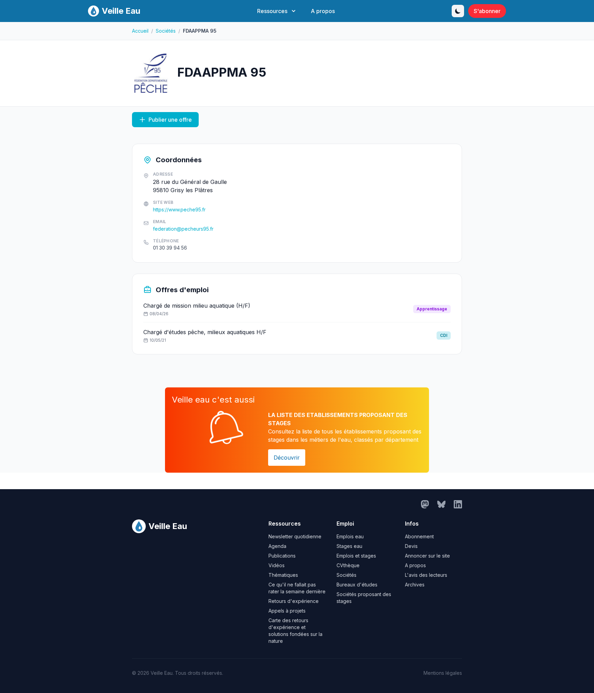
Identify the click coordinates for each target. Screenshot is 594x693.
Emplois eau (350, 536)
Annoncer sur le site (427, 556)
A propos (323, 11)
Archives (415, 584)
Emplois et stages (356, 556)
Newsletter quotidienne (294, 536)
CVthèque (348, 565)
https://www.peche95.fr (179, 209)
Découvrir (287, 457)
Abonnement (419, 536)
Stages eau (349, 546)
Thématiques (283, 575)
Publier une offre (170, 119)
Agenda (277, 546)
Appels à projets (287, 611)
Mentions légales (443, 673)
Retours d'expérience (293, 601)
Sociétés (166, 31)
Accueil (140, 31)
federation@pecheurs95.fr (183, 229)
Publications (282, 556)
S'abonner (487, 11)
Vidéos (276, 565)
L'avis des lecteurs (426, 575)
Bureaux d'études (357, 584)
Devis (411, 546)
